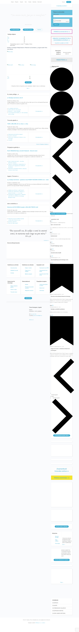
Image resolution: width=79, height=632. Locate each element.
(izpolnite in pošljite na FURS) (61, 43)
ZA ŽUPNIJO (55, 602)
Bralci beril (42, 288)
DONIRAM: (55, 600)
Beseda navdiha (57, 537)
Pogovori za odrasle (27, 271)
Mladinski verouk (14, 270)
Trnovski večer (13, 292)
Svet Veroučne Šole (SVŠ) (44, 274)
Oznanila (10, 140)
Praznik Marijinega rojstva (57, 245)
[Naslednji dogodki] (62, 209)
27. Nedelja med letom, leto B (15, 97)
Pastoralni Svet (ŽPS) (44, 267)
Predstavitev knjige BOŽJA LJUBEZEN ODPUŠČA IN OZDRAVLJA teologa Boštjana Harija (17, 196)
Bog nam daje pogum (14, 223)
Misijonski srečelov (29, 290)
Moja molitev (57, 540)
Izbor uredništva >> (12, 203)
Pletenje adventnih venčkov (29, 287)
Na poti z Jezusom (14, 135)
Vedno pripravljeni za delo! (44, 285)
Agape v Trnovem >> (13, 176)
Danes (51, 211)
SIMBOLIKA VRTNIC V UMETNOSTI (16, 190)
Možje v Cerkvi (28, 267)
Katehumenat (54, 236)
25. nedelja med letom (13, 108)
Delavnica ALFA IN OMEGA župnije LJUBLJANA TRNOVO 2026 (22, 207)
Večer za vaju (13, 289)
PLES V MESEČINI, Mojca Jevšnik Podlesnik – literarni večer (22, 150)
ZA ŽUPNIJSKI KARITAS (57, 610)
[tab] (62, 603)
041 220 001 (33, 314)
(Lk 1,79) (28, 236)
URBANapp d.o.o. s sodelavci (40, 622)
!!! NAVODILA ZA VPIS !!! (61, 5)
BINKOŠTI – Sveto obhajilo (14, 111)
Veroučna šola (13, 267)
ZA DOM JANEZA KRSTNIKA (58, 613)
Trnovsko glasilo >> (12, 120)
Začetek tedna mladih (56, 252)
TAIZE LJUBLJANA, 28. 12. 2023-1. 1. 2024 (17, 123)
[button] (28, 24)
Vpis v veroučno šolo (55, 224)
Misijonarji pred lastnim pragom (17, 134)
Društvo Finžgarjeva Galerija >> (42, 144)
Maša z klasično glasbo (13, 286)
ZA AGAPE (54, 605)
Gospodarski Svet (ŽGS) (43, 271)
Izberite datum (70, 213)
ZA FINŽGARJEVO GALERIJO (59, 608)
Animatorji (42, 290)
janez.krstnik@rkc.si (37, 315)
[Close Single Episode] (15, 252)
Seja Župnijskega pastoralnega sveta (59, 259)
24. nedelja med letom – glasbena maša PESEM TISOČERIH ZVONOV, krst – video (28, 179)
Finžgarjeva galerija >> (13, 147)
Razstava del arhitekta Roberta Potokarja (60, 296)
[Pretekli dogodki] (62, 173)
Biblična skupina (28, 274)
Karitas (26, 284)
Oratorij (12, 273)
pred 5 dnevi (12, 45)
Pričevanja (57, 543)
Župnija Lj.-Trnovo (28, 44)
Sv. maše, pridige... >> (13, 94)
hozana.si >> (46, 240)
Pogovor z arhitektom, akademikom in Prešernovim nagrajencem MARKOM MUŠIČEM (17, 166)
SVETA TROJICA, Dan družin (14, 109)
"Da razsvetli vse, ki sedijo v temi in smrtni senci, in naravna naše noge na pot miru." (28, 232)
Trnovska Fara (13, 44)
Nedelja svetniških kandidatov (58, 309)
